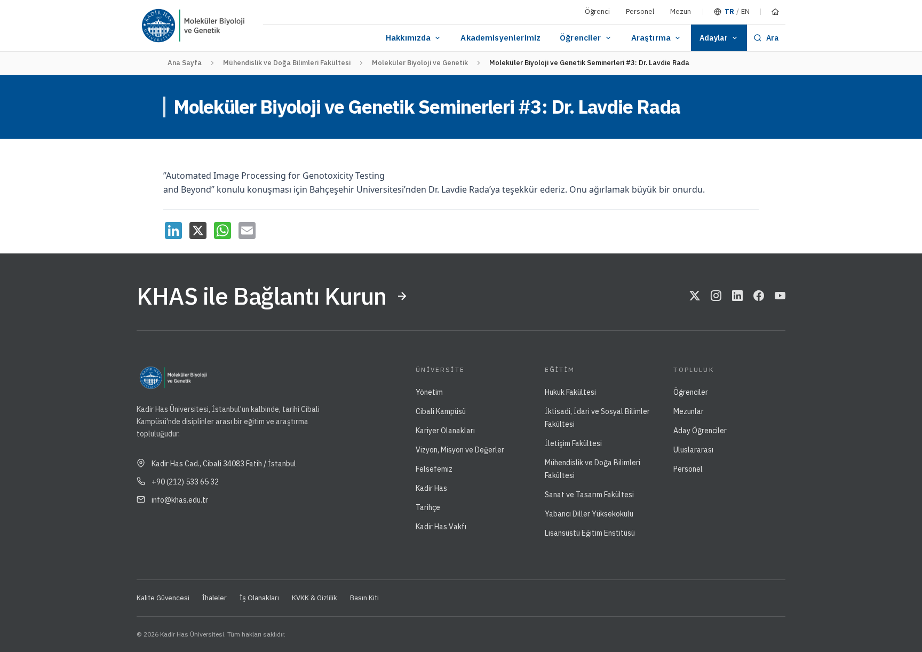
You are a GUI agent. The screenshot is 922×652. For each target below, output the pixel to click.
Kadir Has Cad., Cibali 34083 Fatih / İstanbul (224, 463)
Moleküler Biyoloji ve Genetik (420, 62)
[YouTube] (780, 296)
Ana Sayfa (185, 62)
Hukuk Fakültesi (570, 392)
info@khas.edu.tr (180, 500)
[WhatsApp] (222, 230)
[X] (198, 230)
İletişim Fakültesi (573, 443)
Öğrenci (597, 11)
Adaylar (714, 38)
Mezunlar (688, 411)
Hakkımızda (408, 38)
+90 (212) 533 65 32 (185, 482)
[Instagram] (716, 296)
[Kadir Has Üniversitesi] (163, 25)
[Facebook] (758, 296)
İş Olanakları (259, 597)
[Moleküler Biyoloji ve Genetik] (221, 25)
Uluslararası (693, 450)
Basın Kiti (364, 597)
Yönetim (429, 392)
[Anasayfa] (775, 12)
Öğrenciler (580, 38)
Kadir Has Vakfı (441, 526)
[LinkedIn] (173, 230)
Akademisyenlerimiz (500, 38)
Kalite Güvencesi (163, 597)
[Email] (247, 230)
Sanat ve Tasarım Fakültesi (589, 494)
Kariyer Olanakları (445, 430)
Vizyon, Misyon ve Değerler (460, 450)
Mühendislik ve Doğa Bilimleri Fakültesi (287, 62)
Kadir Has (431, 488)
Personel (640, 11)
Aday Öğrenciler (700, 430)
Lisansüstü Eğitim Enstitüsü (590, 533)
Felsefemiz (434, 469)
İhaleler (214, 597)
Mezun (680, 11)
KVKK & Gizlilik (314, 597)
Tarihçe (428, 507)
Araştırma (651, 38)
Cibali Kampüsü (441, 411)
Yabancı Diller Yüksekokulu (589, 514)
